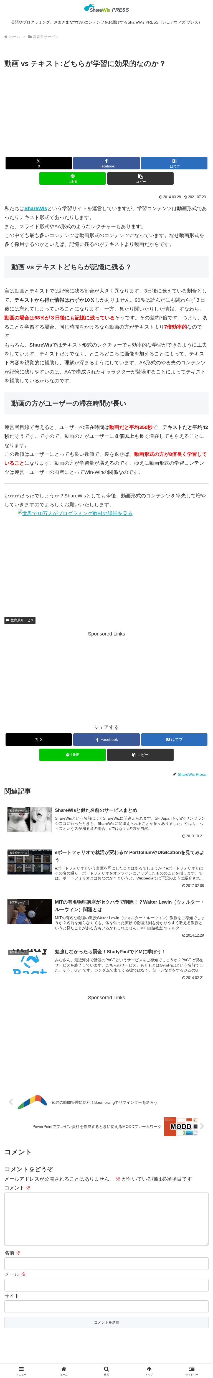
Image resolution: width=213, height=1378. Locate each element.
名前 (12, 1253)
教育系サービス (22, 620)
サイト (11, 1296)
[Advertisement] (106, 111)
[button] (140, 178)
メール (15, 1274)
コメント (17, 1188)
